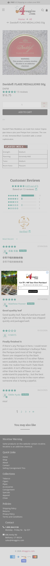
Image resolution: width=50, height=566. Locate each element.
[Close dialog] (47, 272)
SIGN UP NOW (33, 291)
